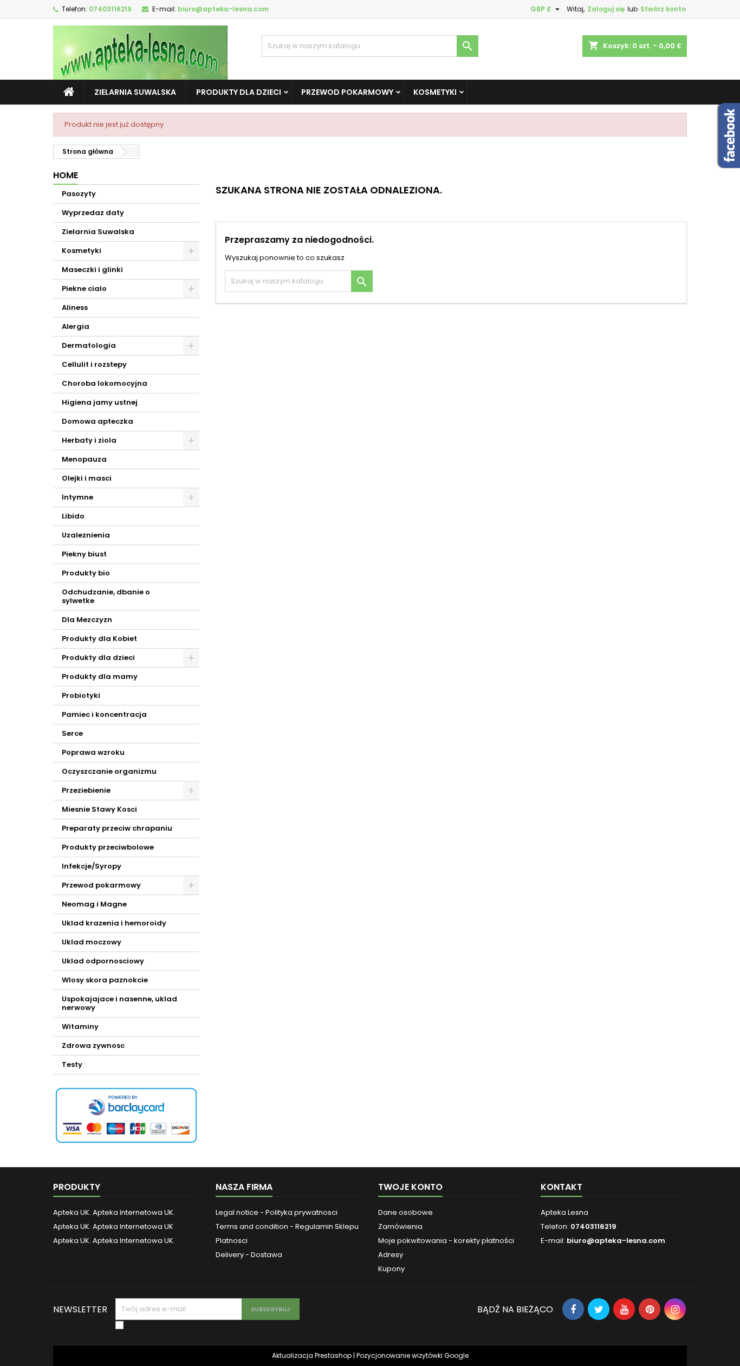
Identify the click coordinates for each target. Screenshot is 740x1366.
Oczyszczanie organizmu (109, 771)
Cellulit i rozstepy (94, 364)
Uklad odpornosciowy (103, 961)
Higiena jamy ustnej (100, 402)
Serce (72, 733)
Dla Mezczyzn (87, 619)
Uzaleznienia (86, 535)
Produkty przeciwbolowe (108, 847)
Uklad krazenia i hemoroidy (114, 923)
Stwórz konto (663, 9)
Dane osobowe (405, 1212)
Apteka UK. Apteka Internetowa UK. (114, 1212)
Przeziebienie (86, 790)
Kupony (391, 1269)
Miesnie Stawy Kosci (99, 809)
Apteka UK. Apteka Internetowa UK (113, 1226)
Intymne (77, 497)
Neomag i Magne (94, 904)
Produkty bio (86, 573)
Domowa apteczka (97, 421)
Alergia (75, 326)
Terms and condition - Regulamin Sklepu (287, 1226)
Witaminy (80, 1026)
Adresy (390, 1255)
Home (65, 175)
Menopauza (84, 459)
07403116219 (110, 9)
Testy (72, 1064)
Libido (73, 516)
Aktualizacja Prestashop (312, 1355)
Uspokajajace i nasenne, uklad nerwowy (119, 1003)
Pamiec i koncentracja (104, 714)
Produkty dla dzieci (238, 92)
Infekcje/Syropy (91, 866)
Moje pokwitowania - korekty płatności (446, 1240)
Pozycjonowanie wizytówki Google (412, 1355)
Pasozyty (79, 194)
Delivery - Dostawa (249, 1255)
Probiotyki (81, 695)
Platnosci (232, 1240)
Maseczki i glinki (92, 269)
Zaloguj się (606, 9)
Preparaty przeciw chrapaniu (117, 828)
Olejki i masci (87, 478)
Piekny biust (84, 554)
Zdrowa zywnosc (93, 1045)
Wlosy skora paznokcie (105, 980)
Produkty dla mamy (100, 676)
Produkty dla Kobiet (99, 638)
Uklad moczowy (91, 942)
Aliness (75, 307)
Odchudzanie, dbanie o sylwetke (106, 596)
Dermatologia (89, 345)
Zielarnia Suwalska (135, 92)
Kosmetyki (435, 92)
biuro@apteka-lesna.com (223, 9)
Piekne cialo (84, 288)
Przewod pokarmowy (347, 92)
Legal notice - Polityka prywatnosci (276, 1212)
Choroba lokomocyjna (104, 383)
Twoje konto (410, 1187)
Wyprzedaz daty (93, 213)
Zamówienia (400, 1226)
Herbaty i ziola (89, 440)
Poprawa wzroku (93, 752)
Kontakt (561, 1187)
